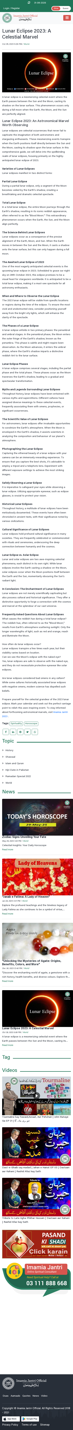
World (26, 44)
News (36, 1396)
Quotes (26, 1396)
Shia (56, 8)
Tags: (5, 723)
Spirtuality (16, 723)
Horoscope (31, 723)
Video (44, 1396)
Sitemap (45, 1425)
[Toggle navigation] (67, 18)
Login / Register (11, 8)
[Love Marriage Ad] (36, 1244)
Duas (6, 1396)
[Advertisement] (36, 1333)
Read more (7, 850)
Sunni (65, 8)
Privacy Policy (10, 1425)
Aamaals (15, 1396)
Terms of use (29, 1425)
